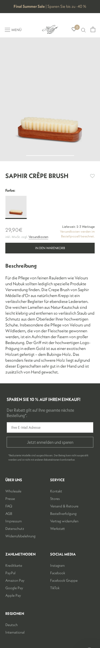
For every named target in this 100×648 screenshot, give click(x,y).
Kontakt (56, 491)
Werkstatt (57, 528)
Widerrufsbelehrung (20, 536)
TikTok (54, 587)
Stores (55, 498)
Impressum (13, 521)
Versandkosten (38, 237)
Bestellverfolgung (63, 513)
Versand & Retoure (64, 506)
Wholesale (13, 491)
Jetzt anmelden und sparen (50, 442)
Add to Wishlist (92, 176)
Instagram (57, 565)
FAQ (8, 506)
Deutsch (11, 624)
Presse (10, 498)
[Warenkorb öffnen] (93, 29)
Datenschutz (14, 528)
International (15, 632)
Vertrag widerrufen (64, 521)
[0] (74, 29)
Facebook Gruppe (64, 580)
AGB (8, 513)
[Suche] (83, 29)
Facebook (57, 572)
